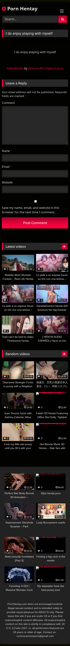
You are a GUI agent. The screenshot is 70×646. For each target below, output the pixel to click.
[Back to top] (58, 635)
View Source (54, 68)
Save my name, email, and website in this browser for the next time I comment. (30, 210)
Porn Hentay (22, 8)
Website (7, 182)
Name (7, 151)
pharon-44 (35, 68)
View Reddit (15, 68)
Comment (8, 102)
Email (6, 166)
